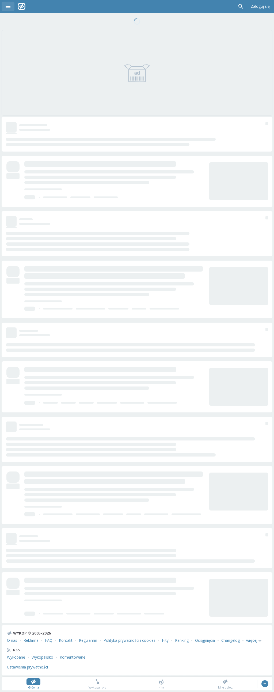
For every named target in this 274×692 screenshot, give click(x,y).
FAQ (48, 640)
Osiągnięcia (205, 640)
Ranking (182, 640)
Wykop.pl (21, 6)
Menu (8, 6)
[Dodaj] (264, 683)
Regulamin (88, 640)
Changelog (230, 640)
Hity (165, 640)
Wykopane (16, 657)
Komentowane (72, 657)
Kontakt (66, 640)
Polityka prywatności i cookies (129, 640)
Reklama (31, 640)
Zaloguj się (260, 6)
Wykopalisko (42, 657)
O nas (12, 640)
